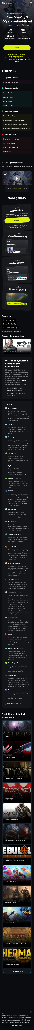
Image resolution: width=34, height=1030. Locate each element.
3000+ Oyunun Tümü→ (17, 14)
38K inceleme (10, 32)
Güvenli (9, 36)
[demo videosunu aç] (17, 178)
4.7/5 (10, 30)
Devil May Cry (18, 188)
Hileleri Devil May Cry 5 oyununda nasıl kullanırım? (15, 389)
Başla (16, 48)
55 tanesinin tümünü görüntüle (10, 331)
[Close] (31, 1012)
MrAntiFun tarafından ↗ (24, 38)
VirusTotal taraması (10, 38)
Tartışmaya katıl (13, 704)
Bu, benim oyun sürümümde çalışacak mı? (16, 394)
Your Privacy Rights (17, 1025)
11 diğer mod (11, 59)
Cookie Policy (26, 1022)
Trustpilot (22, 380)
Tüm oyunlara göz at (17, 971)
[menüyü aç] (30, 3)
